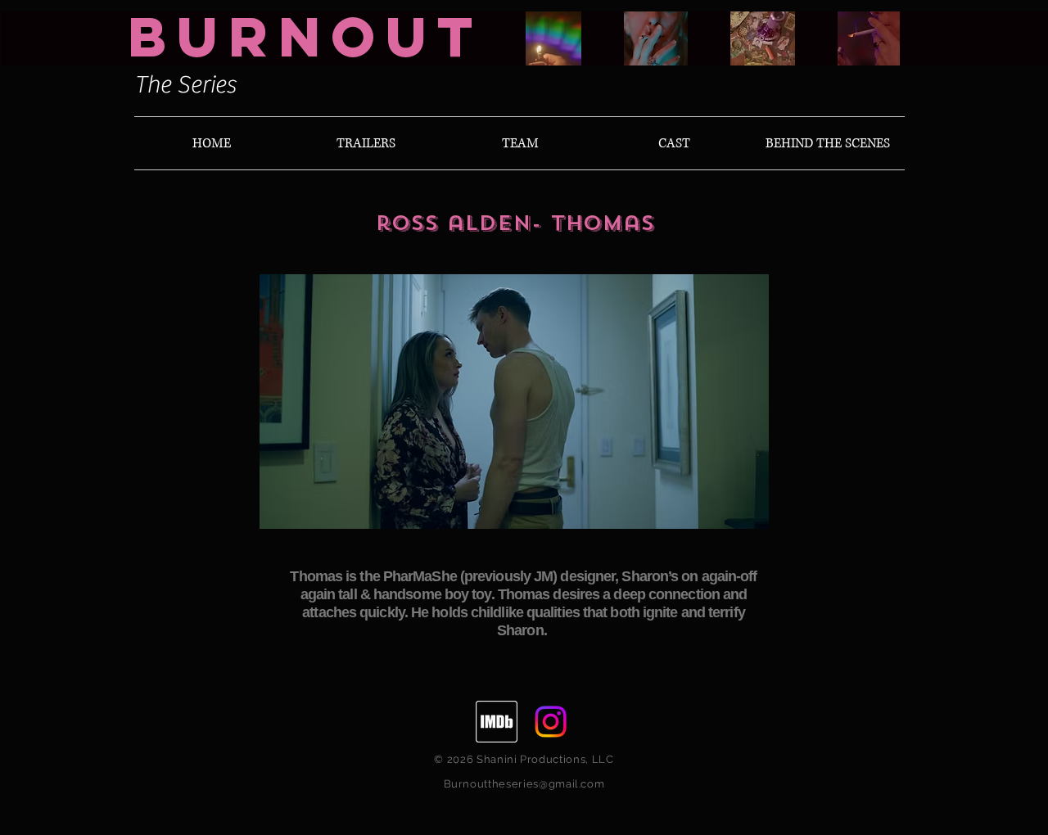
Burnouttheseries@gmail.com (524, 784)
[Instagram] (550, 721)
